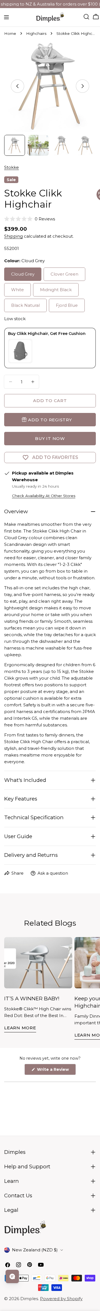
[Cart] (95, 16)
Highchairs (36, 33)
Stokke (11, 167)
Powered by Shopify (61, 1298)
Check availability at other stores (43, 495)
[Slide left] (17, 86)
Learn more (20, 1027)
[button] (29, 219)
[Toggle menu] (6, 17)
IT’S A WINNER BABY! (31, 998)
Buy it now (50, 438)
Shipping (13, 236)
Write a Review (56, 1071)
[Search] (86, 16)
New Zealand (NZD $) (35, 1249)
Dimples (29, 1298)
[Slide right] (82, 86)
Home (10, 33)
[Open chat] (12, 1276)
